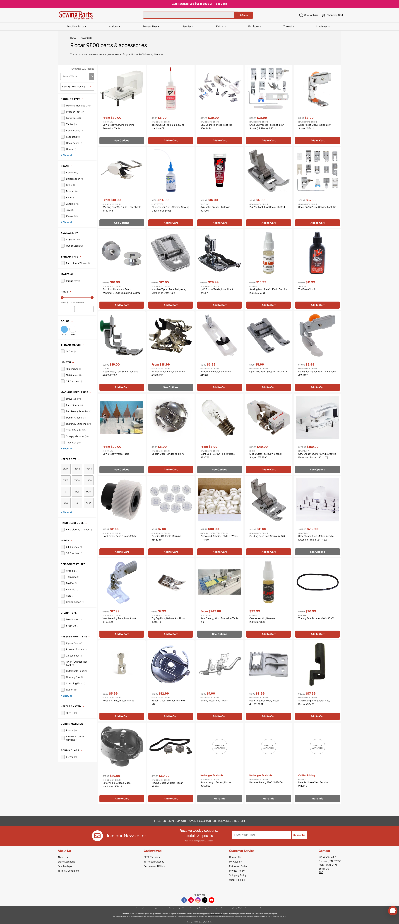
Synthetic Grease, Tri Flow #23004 (215, 209)
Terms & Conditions (68, 870)
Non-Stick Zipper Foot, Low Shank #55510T (317, 373)
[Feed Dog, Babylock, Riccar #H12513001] (268, 680)
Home (73, 38)
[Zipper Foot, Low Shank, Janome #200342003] (122, 351)
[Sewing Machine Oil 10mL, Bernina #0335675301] (268, 269)
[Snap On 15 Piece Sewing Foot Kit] (317, 187)
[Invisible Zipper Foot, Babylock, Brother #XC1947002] (171, 269)
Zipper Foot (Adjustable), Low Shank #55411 (314, 126)
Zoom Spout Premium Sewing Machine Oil (167, 126)
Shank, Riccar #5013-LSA (214, 700)
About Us (63, 857)
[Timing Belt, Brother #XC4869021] (317, 598)
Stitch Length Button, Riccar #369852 (215, 784)
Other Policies (237, 879)
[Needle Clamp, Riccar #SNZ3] (122, 680)
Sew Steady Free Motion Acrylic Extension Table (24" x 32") (316, 538)
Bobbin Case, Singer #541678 (167, 453)
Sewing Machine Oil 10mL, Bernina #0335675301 (268, 291)
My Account (235, 861)
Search (245, 15)
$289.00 (80, 302)
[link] (76, 105)
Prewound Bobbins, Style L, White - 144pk (219, 538)
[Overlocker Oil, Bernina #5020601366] (268, 598)
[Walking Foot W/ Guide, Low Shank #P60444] (122, 187)
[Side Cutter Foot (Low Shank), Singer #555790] (268, 434)
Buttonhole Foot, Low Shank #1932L (215, 373)
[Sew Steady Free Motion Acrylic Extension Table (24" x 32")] (317, 516)
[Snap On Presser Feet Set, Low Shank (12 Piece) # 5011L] (268, 105)
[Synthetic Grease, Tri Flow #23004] (219, 187)
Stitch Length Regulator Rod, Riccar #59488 (314, 702)
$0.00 (69, 302)
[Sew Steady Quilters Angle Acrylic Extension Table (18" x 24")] (317, 434)
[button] (331, 15)
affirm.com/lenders (216, 913)
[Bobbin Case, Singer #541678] (171, 434)
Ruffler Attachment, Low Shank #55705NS (168, 373)
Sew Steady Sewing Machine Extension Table (119, 126)
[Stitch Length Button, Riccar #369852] (219, 763)
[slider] (62, 297)
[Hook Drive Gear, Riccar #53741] (122, 516)
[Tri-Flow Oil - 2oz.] (317, 269)
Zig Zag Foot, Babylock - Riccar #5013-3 (168, 620)
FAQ (321, 872)
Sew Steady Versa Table (116, 453)
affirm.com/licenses (225, 916)
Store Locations (66, 861)
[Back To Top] (394, 919)
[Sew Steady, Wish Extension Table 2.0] (219, 598)
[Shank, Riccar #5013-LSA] (219, 680)
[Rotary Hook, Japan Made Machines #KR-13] (122, 763)
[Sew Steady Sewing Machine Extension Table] (122, 105)
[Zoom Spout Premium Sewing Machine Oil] (171, 105)
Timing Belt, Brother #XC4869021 (317, 618)
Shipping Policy (237, 875)
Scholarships (65, 866)
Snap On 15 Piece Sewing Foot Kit (317, 207)
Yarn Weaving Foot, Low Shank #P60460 (119, 620)
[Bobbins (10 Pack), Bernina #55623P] (171, 516)
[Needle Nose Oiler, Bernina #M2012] (317, 763)
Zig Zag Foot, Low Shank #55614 (267, 207)
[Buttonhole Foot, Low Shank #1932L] (219, 351)
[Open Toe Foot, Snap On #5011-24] (268, 351)
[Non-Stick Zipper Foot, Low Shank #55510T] (317, 351)
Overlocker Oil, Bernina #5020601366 (262, 620)
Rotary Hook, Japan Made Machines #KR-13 (117, 784)
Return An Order (238, 866)
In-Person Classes (154, 861)
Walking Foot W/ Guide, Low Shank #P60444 (122, 209)
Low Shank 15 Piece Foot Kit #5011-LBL (216, 126)
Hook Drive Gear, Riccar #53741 (120, 536)
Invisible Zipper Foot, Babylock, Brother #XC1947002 (168, 291)
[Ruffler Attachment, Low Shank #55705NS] (171, 351)
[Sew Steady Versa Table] (122, 434)
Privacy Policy (237, 870)
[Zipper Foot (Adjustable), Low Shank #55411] (317, 105)
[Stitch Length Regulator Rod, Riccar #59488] (317, 680)
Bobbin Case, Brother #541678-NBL (169, 702)
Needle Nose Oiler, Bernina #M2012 (313, 784)
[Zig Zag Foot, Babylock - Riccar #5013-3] (171, 598)
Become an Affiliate (154, 866)
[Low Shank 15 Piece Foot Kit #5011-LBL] (219, 105)
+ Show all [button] (66, 155)
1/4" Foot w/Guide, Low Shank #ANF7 (216, 291)
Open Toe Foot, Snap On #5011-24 (268, 371)
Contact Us (235, 857)
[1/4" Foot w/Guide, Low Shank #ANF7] (219, 269)
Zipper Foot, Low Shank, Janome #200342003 (120, 373)
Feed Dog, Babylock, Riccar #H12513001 (264, 702)
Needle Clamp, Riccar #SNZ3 (119, 700)
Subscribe (299, 835)
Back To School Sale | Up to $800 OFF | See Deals (199, 3)
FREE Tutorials (152, 857)
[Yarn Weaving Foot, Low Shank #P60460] (122, 598)
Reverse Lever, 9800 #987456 (266, 782)
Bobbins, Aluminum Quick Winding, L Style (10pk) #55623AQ (121, 291)
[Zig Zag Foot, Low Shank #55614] (268, 187)
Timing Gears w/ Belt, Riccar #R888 (167, 784)
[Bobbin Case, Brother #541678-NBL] (171, 680)
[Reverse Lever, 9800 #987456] (268, 763)
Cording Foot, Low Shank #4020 (267, 536)
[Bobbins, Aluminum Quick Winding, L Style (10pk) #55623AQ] (122, 269)
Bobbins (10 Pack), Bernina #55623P (166, 538)
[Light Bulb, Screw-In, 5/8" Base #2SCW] (219, 434)
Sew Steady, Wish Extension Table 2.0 (219, 620)
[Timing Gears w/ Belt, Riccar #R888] (171, 763)
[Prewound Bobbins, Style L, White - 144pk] (219, 516)
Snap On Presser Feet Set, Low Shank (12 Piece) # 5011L (266, 126)
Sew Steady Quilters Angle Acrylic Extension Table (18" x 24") (317, 455)
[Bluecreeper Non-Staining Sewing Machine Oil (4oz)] (171, 187)
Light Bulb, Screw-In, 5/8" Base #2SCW (217, 455)
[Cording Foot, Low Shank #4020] (268, 516)
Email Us (324, 868)
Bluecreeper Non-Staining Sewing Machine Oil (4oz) (170, 209)
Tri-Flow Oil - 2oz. (308, 289)
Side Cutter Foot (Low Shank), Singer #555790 (265, 455)
